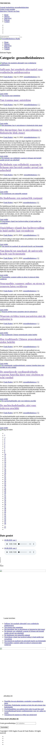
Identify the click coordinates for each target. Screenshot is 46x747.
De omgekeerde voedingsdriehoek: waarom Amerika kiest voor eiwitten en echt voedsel (21, 374)
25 (5, 483)
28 (5, 489)
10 (5, 454)
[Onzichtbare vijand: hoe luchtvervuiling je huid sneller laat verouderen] (23, 223)
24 (5, 481)
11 (5, 456)
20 (5, 474)
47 (5, 527)
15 (5, 464)
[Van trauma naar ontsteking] (10, 95)
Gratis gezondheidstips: (8, 723)
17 (5, 468)
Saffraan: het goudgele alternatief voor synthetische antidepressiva (21, 71)
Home (6, 15)
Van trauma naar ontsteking (15, 100)
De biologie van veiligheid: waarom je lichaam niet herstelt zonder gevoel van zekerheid (21, 167)
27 (5, 487)
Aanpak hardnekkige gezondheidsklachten (14, 7)
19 (5, 472)
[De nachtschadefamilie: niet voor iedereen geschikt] (18, 401)
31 (5, 495)
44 (5, 520)
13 (5, 460)
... (5, 437)
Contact (7, 22)
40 (5, 512)
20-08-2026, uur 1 (10, 540)
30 (5, 493)
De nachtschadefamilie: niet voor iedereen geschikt (18, 407)
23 (5, 479)
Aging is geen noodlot (7, 9)
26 (5, 485)
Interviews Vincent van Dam (9, 11)
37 (5, 506)
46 (5, 523)
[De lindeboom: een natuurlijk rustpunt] (13, 193)
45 (5, 522)
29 (5, 491)
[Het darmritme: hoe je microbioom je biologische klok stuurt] (21, 125)
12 (5, 458)
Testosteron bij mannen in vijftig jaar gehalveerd (20, 715)
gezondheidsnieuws (30, 77)
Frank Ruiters (8, 77)
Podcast (7, 20)
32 (5, 497)
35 (5, 502)
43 (5, 518)
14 (5, 462)
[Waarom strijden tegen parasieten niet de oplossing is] (18, 312)
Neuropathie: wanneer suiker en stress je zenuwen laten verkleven (22, 285)
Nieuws (7, 16)
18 (5, 470)
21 (5, 475)
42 (5, 516)
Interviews (7, 18)
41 (5, 514)
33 (5, 498)
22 (5, 477)
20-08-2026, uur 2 (10, 548)
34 (5, 500)
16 (5, 466)
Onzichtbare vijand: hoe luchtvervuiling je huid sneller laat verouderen (22, 229)
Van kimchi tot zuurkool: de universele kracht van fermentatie (21, 252)
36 (5, 504)
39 (5, 510)
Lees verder (4, 94)
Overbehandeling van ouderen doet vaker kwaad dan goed (24, 709)
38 (5, 508)
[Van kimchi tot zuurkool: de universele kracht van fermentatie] (21, 246)
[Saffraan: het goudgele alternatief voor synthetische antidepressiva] (23, 65)
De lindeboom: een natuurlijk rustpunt (21, 198)
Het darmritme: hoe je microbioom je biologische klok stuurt (21, 131)
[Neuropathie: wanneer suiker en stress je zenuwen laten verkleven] (23, 279)
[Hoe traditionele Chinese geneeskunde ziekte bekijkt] (18, 335)
